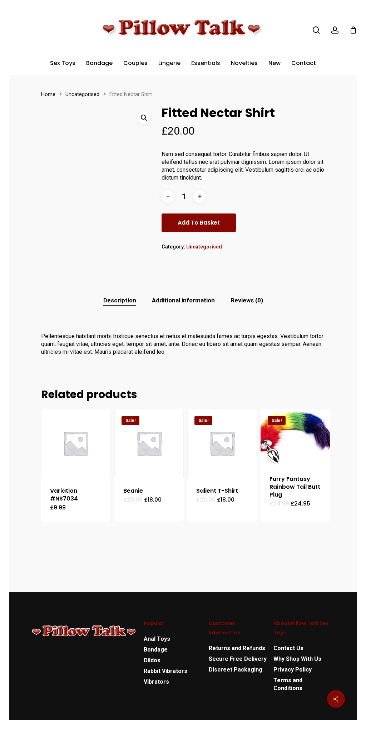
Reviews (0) (247, 300)
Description (119, 300)
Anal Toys (157, 638)
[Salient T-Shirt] (222, 443)
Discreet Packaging (235, 669)
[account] (335, 30)
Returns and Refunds (237, 648)
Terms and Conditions (287, 684)
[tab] (119, 300)
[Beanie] (149, 443)
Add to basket (199, 222)
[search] (316, 30)
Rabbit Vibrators (165, 671)
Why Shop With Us (297, 658)
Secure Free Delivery (238, 658)
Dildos (152, 660)
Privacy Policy (292, 669)
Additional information (183, 300)
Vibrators (156, 681)
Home (48, 94)
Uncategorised (82, 94)
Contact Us (288, 648)
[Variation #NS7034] (75, 443)
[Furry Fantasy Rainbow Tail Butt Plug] (295, 437)
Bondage (156, 649)
